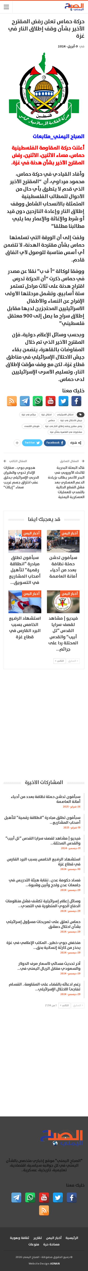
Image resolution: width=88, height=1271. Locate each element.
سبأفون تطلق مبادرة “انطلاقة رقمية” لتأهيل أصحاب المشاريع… (42, 820)
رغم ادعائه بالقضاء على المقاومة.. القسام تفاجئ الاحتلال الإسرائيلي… (44, 987)
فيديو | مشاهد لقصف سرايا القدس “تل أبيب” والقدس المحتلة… (42, 841)
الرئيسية (71, 1238)
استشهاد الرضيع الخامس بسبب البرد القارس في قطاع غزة (43, 862)
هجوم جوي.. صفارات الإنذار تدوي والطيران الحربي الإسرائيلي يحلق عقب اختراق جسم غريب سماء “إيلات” (21, 477)
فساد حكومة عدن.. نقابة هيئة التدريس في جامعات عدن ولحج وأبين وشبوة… (44, 883)
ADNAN (55, 1263)
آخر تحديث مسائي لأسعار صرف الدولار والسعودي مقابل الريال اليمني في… (48, 966)
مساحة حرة (51, 1244)
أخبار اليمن (70, 533)
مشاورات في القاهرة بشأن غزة (66, 432)
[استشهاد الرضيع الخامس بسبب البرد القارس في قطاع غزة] (24, 601)
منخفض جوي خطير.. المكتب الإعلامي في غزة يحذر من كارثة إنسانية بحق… (43, 945)
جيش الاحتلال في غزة (71, 420)
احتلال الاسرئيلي (65, 415)
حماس (51, 420)
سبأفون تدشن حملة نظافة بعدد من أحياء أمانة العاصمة (45, 799)
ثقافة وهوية (19, 1238)
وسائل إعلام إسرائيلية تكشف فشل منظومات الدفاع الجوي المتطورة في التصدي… (42, 904)
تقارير (37, 1238)
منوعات (33, 1244)
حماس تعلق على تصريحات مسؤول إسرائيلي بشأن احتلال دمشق (43, 924)
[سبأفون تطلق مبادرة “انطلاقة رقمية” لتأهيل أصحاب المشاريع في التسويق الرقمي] (24, 541)
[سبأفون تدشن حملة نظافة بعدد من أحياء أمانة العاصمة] (63, 541)
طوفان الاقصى (32, 426)
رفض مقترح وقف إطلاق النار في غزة (63, 426)
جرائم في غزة (29, 415)
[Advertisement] (44, 724)
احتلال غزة (46, 415)
